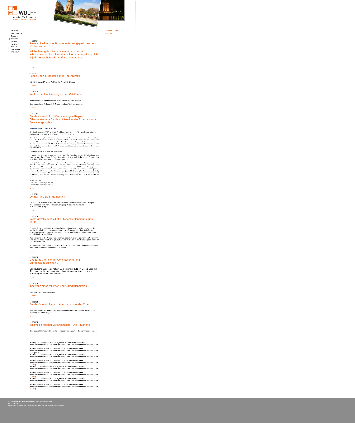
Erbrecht (14, 36)
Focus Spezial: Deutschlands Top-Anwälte (55, 75)
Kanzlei (14, 41)
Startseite (14, 31)
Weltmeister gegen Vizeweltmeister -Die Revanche (60, 324)
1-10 (32, 353)
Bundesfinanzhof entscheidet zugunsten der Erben (60, 304)
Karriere (14, 44)
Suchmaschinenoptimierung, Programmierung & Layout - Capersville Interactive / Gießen (36, 405)
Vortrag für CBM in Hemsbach (47, 196)
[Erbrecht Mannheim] (22, 20)
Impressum (15, 52)
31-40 (32, 376)
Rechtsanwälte (16, 33)
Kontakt (14, 47)
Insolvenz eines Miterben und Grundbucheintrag (58, 285)
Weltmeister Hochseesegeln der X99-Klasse (56, 94)
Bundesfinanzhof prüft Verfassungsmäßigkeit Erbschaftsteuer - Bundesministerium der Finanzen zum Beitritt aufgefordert (63, 119)
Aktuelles (14, 39)
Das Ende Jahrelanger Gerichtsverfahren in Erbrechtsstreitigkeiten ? (55, 261)
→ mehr (33, 67)
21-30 (32, 365)
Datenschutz (16, 49)
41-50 (32, 389)
